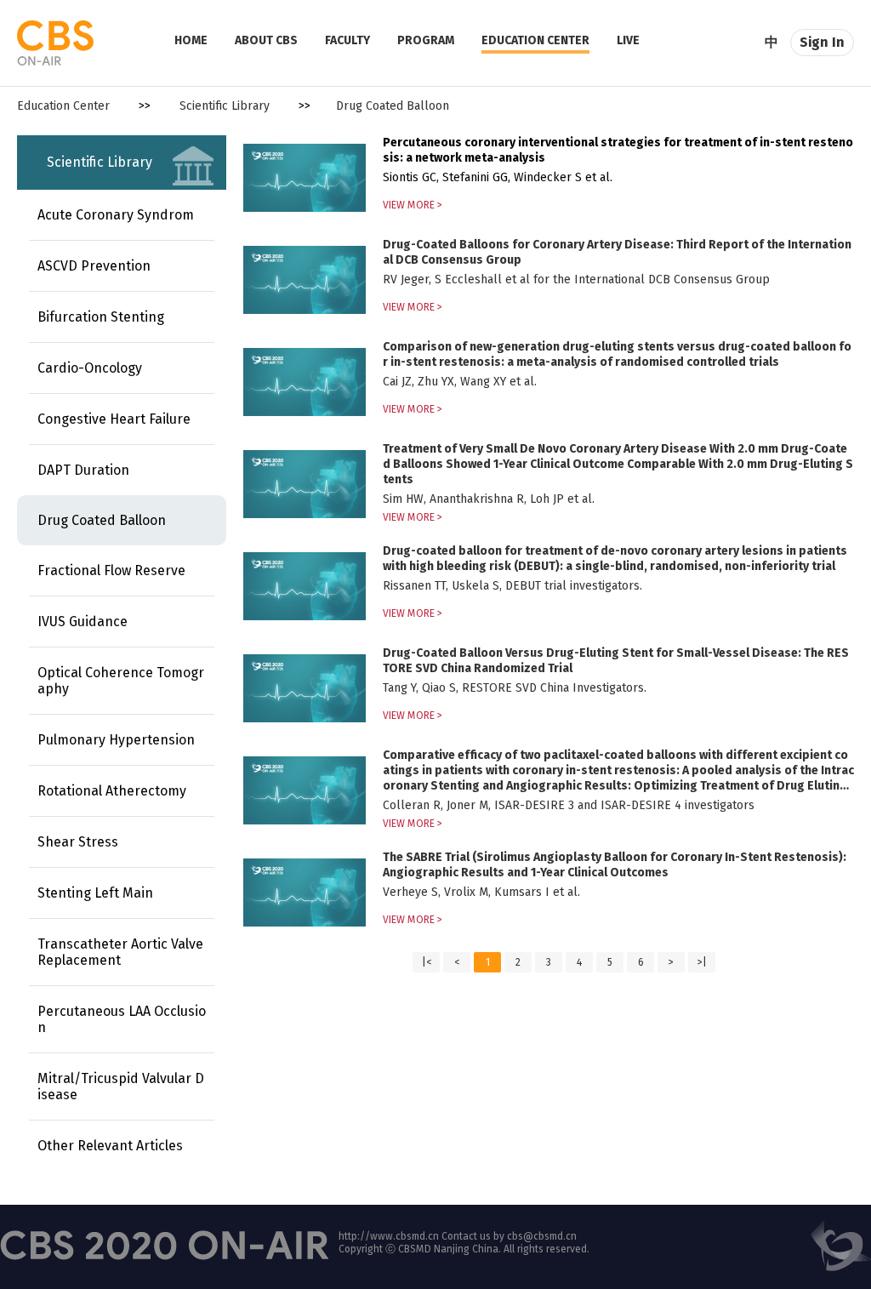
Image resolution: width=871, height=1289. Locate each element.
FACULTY (347, 40)
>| (702, 962)
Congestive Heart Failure (114, 419)
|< (426, 962)
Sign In (822, 42)
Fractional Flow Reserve (111, 570)
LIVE (628, 40)
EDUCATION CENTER (535, 40)
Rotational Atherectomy (111, 791)
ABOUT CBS (266, 40)
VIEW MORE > (412, 205)
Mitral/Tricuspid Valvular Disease (120, 1086)
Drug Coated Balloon (101, 520)
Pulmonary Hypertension (116, 740)
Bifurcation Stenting (100, 317)
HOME (191, 40)
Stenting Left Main (95, 893)
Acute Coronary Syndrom (115, 215)
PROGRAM (425, 40)
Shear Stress (77, 842)
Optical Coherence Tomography (120, 680)
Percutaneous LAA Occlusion (121, 1019)
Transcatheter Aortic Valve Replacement (120, 952)
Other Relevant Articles (110, 1146)
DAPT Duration (83, 470)
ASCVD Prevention (94, 266)
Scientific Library (224, 106)
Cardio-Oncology (89, 368)
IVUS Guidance (82, 621)
